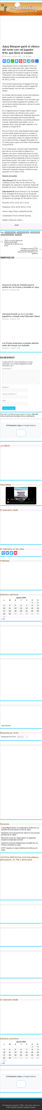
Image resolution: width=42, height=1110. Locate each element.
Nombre (5, 387)
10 (4, 608)
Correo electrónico (9, 394)
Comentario (7, 368)
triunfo (18, 234)
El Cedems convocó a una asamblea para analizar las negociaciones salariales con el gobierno (28, 250)
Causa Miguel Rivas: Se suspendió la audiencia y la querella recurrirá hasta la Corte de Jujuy (20, 829)
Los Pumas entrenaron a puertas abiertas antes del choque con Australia (20, 344)
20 (21, 611)
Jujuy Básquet (10, 232)
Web (4, 401)
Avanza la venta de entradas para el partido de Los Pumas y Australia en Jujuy (20, 286)
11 (10, 608)
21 (27, 611)
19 (15, 611)
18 (10, 611)
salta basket (35, 232)
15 (32, 608)
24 (4, 614)
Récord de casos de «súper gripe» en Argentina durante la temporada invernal (18, 839)
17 (4, 611)
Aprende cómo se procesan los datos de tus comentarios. (19, 415)
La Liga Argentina (23, 232)
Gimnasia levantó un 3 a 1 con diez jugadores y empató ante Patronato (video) (21, 315)
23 (38, 611)
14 (27, 608)
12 (15, 608)
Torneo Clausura (7, 234)
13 (21, 608)
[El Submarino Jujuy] (21, 8)
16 (38, 608)
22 (32, 611)
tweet (17, 225)
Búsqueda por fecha (8, 737)
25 (10, 614)
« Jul (3, 619)
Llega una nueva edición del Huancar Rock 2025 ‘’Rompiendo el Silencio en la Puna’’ (13, 242)
